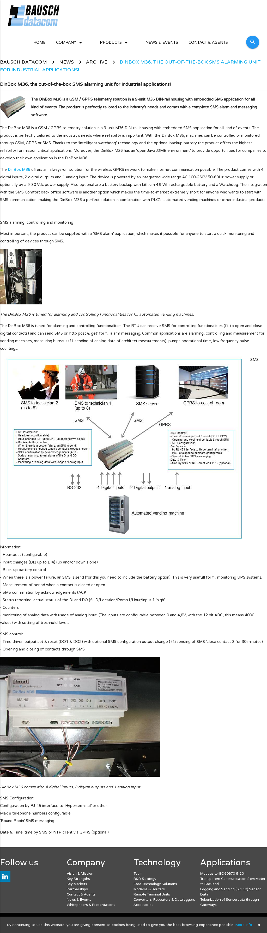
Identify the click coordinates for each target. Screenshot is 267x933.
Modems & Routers (149, 889)
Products (114, 43)
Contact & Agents (208, 42)
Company (70, 43)
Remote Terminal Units (152, 894)
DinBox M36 (19, 169)
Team (138, 874)
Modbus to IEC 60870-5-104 (223, 874)
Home (39, 42)
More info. (244, 925)
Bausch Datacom (23, 62)
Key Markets (77, 884)
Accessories (143, 905)
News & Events (161, 42)
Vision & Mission (80, 874)
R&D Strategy (145, 879)
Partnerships (77, 889)
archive (96, 62)
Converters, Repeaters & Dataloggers (164, 900)
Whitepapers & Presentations (91, 905)
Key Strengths (78, 879)
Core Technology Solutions (155, 884)
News (66, 62)
